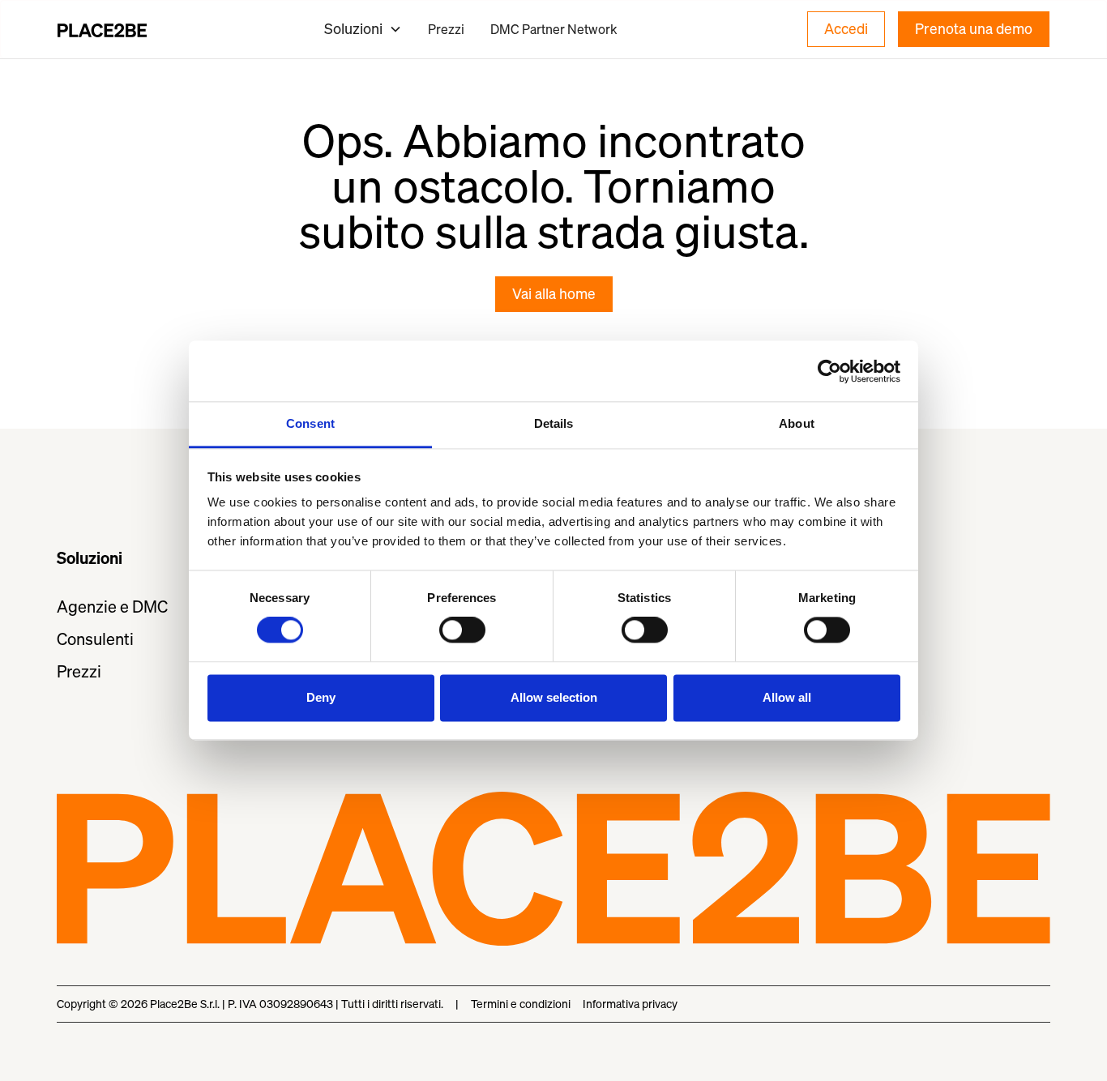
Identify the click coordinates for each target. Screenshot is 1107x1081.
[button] (363, 29)
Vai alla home (554, 293)
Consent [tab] (310, 423)
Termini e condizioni (521, 1003)
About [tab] (796, 423)
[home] (102, 29)
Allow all (787, 697)
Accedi (846, 28)
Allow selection (554, 697)
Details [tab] (554, 423)
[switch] (462, 630)
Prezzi (446, 29)
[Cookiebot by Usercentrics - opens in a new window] (829, 371)
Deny (321, 697)
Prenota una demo (973, 28)
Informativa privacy (630, 1003)
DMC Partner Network (554, 29)
